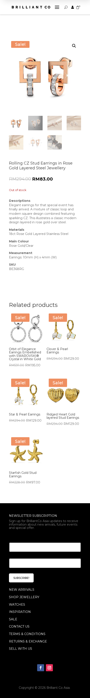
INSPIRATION (20, 612)
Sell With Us (20, 649)
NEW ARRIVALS (21, 590)
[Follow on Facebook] (40, 667)
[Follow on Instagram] (49, 667)
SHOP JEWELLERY (24, 597)
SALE (13, 619)
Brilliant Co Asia (58, 688)
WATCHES (17, 605)
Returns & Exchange (28, 641)
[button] (74, 46)
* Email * (17, 537)
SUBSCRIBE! (21, 578)
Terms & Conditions (27, 634)
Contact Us (19, 626)
